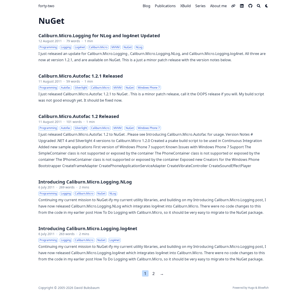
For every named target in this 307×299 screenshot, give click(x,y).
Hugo (251, 288)
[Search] (258, 6)
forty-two (46, 5)
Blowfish (263, 288)
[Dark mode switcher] (267, 6)
